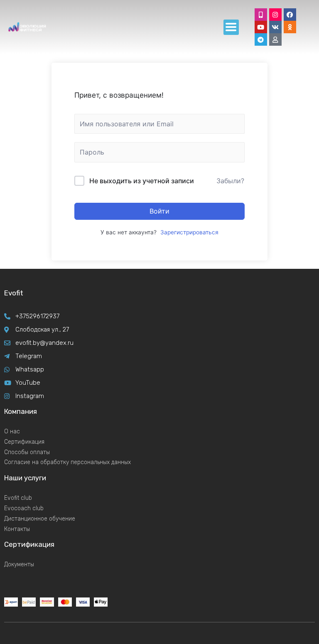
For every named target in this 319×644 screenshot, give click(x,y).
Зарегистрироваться (189, 232)
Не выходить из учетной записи (141, 181)
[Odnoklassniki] (290, 27)
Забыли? (230, 181)
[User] (275, 39)
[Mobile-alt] (261, 14)
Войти (159, 211)
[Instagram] (275, 14)
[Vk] (275, 27)
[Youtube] (261, 27)
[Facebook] (290, 14)
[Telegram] (261, 39)
